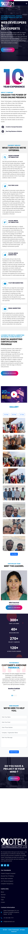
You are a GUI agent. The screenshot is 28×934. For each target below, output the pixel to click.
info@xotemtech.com (9, 921)
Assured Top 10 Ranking (7, 876)
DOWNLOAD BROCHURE (9, 373)
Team (2, 899)
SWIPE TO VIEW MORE (14, 607)
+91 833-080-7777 (8, 918)
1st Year (22, 414)
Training (3, 897)
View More (14, 554)
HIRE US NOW (14, 778)
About (2, 892)
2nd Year (14, 414)
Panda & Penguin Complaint (8, 873)
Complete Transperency (7, 883)
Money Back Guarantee (7, 878)
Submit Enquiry (14, 752)
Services (3, 894)
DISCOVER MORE (7, 50)
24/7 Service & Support (7, 881)
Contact (3, 902)
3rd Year (6, 414)
